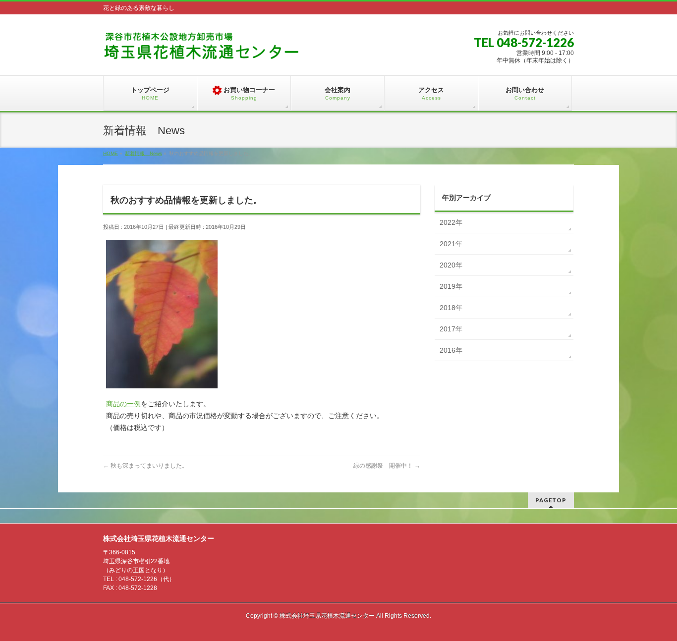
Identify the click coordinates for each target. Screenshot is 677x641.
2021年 (451, 244)
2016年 (451, 350)
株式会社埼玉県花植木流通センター (327, 615)
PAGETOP (550, 500)
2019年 (451, 286)
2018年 (451, 308)
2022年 (451, 222)
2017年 (451, 329)
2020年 (451, 265)
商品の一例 (123, 404)
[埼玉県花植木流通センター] (202, 49)
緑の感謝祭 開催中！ (386, 465)
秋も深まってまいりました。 (145, 465)
